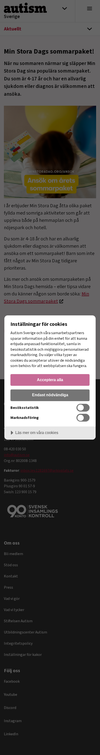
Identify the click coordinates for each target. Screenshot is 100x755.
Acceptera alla (50, 380)
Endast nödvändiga (50, 395)
